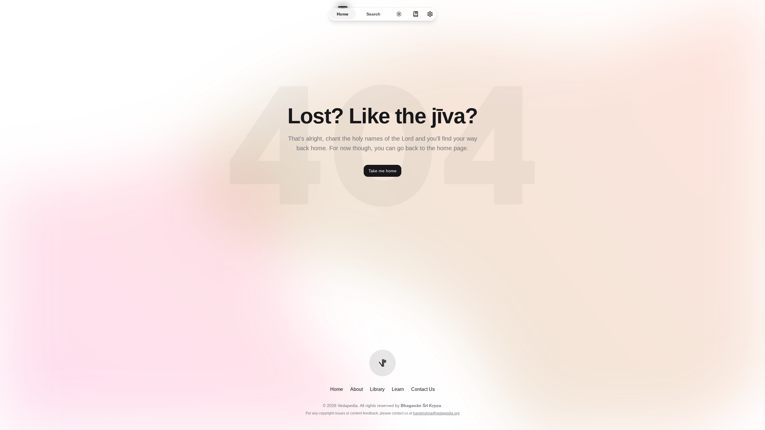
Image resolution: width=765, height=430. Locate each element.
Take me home (382, 170)
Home (336, 389)
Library (377, 389)
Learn (398, 389)
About (356, 389)
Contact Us (423, 389)
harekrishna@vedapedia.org (436, 413)
